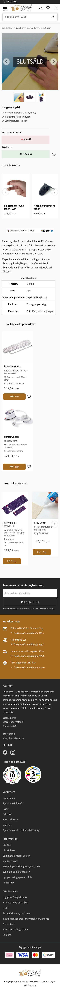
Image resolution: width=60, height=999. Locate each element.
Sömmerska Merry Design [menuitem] (16, 856)
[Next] (53, 61)
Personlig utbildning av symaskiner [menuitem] (21, 866)
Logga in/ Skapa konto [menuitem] (15, 897)
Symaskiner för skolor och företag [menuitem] (21, 830)
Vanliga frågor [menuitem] (10, 861)
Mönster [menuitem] (7, 825)
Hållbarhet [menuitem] (8, 882)
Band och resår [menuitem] (11, 819)
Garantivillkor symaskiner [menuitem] (16, 913)
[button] (5, 7)
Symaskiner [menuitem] (9, 798)
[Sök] (53, 17)
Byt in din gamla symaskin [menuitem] (16, 872)
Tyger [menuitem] (5, 809)
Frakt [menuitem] (5, 908)
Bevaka (27, 154)
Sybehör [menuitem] (7, 814)
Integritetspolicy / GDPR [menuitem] (15, 929)
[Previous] (6, 61)
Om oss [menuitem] (7, 845)
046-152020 (11, 2)
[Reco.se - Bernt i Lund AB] (33, 774)
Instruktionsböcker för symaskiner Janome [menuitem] (26, 918)
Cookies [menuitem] (7, 935)
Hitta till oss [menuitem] (9, 850)
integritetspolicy (47, 608)
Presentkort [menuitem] (9, 924)
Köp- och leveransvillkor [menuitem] (15, 902)
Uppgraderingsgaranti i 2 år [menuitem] (17, 877)
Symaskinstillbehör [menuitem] (13, 803)
